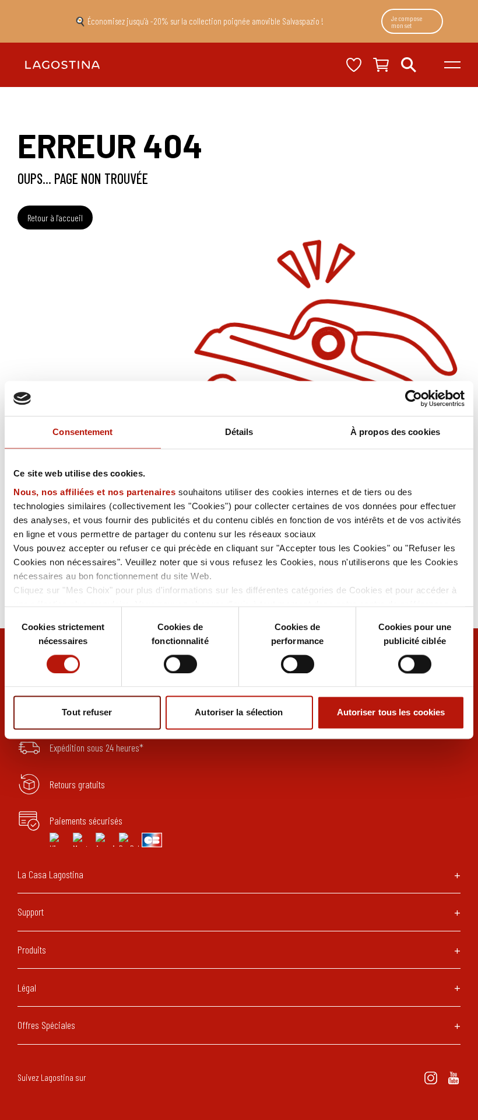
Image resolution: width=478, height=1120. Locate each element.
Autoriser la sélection (239, 713)
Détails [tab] (239, 432)
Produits (31, 949)
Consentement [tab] (82, 432)
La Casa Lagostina (50, 874)
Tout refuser (87, 713)
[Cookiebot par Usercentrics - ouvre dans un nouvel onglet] (414, 398)
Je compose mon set (406, 21)
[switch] (180, 664)
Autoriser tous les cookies (391, 713)
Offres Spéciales (46, 1024)
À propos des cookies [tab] (395, 432)
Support (30, 911)
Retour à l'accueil (55, 217)
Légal (26, 987)
